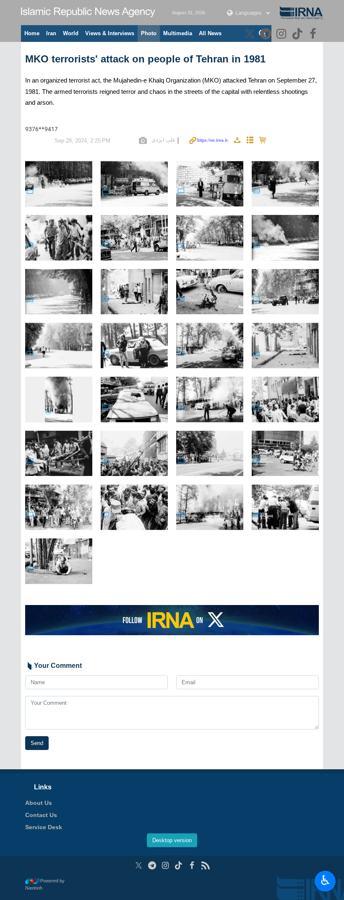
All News (210, 33)
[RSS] (205, 865)
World (70, 33)
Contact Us (41, 815)
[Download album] (237, 140)
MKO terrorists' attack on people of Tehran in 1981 (145, 59)
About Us (38, 802)
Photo (148, 33)
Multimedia (177, 33)
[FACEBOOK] (314, 34)
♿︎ (325, 880)
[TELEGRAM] (267, 34)
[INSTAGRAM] (282, 34)
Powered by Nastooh (45, 884)
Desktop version (172, 840)
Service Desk (43, 827)
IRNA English (88, 12)
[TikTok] (298, 34)
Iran (51, 33)
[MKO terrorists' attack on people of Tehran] (58, 184)
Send (37, 743)
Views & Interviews (109, 33)
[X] (251, 34)
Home (31, 33)
